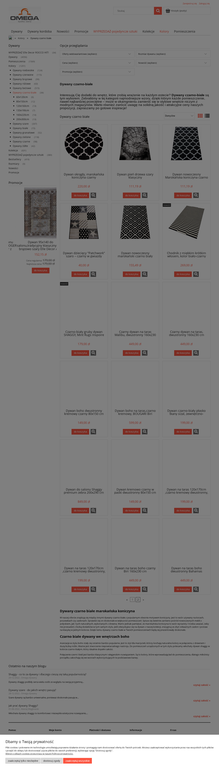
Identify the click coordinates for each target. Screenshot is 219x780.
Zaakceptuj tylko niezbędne (23, 760)
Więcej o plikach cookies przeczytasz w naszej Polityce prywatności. (39, 753)
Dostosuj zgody (51, 760)
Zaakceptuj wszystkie (78, 760)
